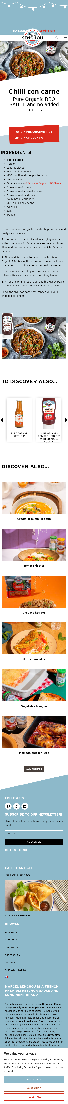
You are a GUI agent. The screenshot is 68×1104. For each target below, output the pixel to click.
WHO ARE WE (12, 932)
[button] (56, 38)
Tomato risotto (34, 565)
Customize (34, 1088)
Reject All (34, 1097)
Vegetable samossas (18, 916)
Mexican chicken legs (34, 753)
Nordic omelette (34, 659)
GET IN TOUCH (17, 850)
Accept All (34, 1079)
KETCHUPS (11, 940)
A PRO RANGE (12, 955)
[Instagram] (16, 806)
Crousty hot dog (34, 612)
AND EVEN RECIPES (15, 970)
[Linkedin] (24, 806)
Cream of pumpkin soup (34, 519)
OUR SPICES (11, 947)
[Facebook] (8, 806)
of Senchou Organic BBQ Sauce (43, 183)
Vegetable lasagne (34, 706)
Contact (10, 962)
